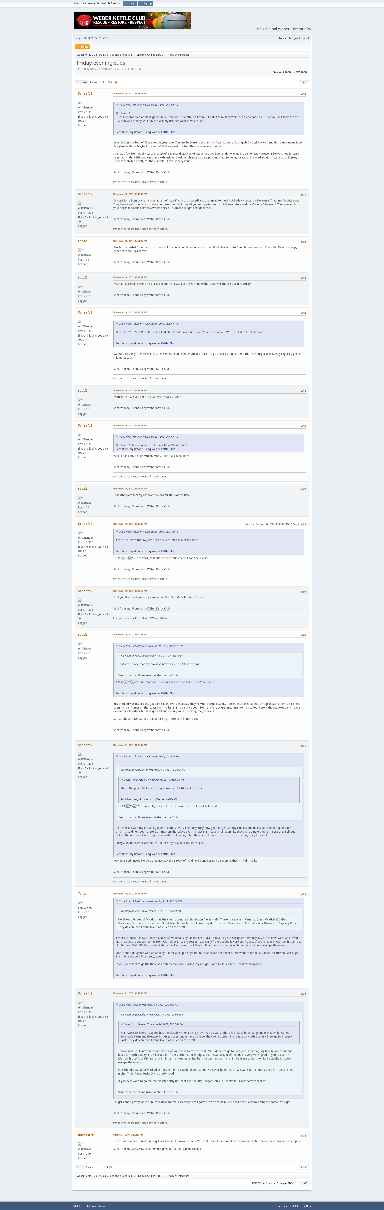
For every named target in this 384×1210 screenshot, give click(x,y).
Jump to (256, 1183)
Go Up (79, 1167)
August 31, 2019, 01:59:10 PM (128, 1134)
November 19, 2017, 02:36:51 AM (130, 893)
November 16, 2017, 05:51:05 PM (130, 240)
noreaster (86, 1135)
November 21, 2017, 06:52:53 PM (130, 993)
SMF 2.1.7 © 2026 (81, 1206)
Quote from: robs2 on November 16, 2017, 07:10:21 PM (149, 756)
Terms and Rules (291, 1205)
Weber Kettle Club (163, 132)
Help (278, 1205)
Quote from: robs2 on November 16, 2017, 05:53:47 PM (149, 323)
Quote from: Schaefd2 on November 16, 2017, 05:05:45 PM (151, 901)
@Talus (130, 938)
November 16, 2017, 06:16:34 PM (130, 488)
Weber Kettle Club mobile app (182, 1149)
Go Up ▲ (307, 1205)
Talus (82, 893)
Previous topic (281, 72)
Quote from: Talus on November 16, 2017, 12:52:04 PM (151, 911)
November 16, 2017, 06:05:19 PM (130, 425)
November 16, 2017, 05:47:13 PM (130, 93)
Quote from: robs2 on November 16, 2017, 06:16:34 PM (149, 531)
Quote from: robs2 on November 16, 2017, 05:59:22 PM (149, 437)
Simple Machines (99, 1206)
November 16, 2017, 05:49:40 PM (130, 193)
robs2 (82, 241)
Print (304, 82)
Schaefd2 (85, 93)
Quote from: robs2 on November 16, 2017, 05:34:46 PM (149, 105)
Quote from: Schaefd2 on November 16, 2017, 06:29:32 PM (151, 646)
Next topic (300, 72)
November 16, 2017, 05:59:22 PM (130, 390)
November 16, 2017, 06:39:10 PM (130, 590)
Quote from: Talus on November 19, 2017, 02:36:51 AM (148, 1004)
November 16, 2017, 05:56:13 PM (130, 312)
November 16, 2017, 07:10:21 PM (130, 634)
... (106, 82)
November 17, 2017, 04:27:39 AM (130, 744)
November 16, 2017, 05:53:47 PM (130, 277)
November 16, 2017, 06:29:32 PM (130, 523)
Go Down (81, 82)
